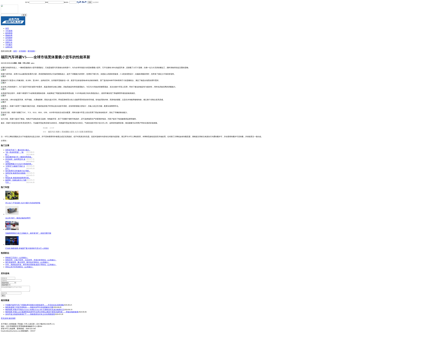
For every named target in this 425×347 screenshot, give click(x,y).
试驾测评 (8, 38)
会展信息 (8, 47)
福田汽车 (51, 132)
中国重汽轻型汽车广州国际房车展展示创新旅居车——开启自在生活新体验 (34, 305)
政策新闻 (8, 33)
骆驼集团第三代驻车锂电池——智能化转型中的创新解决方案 (29, 307)
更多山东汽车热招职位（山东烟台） (19, 267)
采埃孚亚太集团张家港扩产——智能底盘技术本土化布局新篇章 (30, 314)
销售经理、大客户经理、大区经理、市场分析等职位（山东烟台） (31, 260)
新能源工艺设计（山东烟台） (16, 258)
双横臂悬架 (88, 132)
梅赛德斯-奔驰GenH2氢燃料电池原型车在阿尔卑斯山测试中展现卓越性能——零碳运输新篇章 (41, 312)
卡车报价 (8, 40)
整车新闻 (31, 51)
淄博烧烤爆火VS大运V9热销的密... (18, 164)
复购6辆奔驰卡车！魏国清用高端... (18, 157)
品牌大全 (8, 42)
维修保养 (8, 35)
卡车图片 (8, 45)
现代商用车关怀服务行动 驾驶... (17, 171)
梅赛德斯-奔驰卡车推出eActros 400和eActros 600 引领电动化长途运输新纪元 (34, 310)
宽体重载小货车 (68, 132)
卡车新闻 (8, 31)
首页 (7, 28)
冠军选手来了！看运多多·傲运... (17, 150)
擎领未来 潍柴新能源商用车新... (17, 178)
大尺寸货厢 (79, 132)
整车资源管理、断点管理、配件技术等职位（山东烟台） (27, 262)
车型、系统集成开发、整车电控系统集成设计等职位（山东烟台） (31, 265)
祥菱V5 (58, 132)
